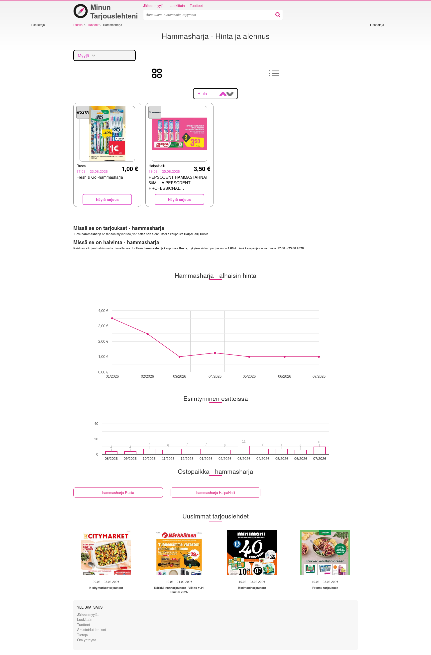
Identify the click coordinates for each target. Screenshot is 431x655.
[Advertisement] (46, 101)
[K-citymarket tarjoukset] (106, 552)
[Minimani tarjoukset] (252, 552)
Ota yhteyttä (86, 639)
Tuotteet (196, 5)
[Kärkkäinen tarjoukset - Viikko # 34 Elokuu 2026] (179, 552)
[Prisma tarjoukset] (325, 552)
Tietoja (82, 634)
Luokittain (177, 5)
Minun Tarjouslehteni (114, 11)
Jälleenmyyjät (154, 5)
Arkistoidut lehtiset (91, 629)
